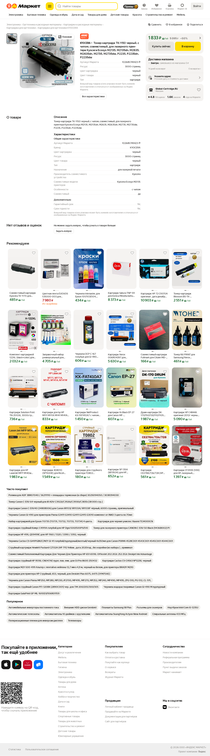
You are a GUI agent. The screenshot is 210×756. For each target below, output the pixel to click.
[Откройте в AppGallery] (27, 668)
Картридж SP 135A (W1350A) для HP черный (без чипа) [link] (118, 471)
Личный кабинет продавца (119, 706)
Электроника (65, 672)
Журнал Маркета (114, 677)
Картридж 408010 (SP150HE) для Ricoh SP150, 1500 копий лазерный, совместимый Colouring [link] (55, 472)
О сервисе (110, 667)
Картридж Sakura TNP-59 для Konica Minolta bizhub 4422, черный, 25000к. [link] (121, 294)
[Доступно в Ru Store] (38, 668)
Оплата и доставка (115, 657)
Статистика (15, 749)
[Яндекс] (202, 751)
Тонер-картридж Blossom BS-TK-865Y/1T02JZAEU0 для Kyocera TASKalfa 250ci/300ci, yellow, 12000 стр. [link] (186, 295)
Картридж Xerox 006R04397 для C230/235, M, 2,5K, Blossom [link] (117, 356)
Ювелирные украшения (71, 736)
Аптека (62, 687)
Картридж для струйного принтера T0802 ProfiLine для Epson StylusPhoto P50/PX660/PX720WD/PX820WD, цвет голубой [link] (88, 472)
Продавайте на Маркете (118, 711)
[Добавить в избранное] (34, 253)
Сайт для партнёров (115, 721)
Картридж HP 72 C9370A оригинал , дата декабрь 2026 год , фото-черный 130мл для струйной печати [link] (154, 295)
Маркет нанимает (172, 672)
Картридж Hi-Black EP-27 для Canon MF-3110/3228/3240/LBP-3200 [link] (121, 414)
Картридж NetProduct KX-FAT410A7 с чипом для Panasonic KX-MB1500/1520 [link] (87, 414)
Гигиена (62, 667)
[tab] (16, 15)
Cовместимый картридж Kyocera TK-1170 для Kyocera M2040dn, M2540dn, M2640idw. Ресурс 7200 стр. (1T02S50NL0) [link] (23, 294)
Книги (61, 706)
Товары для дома (67, 682)
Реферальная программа (176, 657)
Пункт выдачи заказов (175, 667)
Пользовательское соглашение (42, 749)
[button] (84, 36)
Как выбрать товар (115, 652)
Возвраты (110, 672)
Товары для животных (70, 721)
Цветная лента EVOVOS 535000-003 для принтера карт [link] (55, 295)
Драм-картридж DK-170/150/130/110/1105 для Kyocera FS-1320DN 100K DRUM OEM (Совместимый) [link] (153, 414)
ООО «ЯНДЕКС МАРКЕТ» (192, 747)
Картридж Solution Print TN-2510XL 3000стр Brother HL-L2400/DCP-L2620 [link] (22, 414)
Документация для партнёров (121, 716)
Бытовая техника (67, 662)
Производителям (172, 662)
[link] (64, 495)
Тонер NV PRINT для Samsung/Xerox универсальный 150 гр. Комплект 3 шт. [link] (186, 356)
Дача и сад (63, 701)
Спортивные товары (69, 716)
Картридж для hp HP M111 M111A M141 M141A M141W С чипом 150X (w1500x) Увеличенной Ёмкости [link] (54, 414)
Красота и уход (66, 692)
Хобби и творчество (69, 696)
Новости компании (173, 652)
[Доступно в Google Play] (16, 668)
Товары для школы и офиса (72, 711)
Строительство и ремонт (71, 726)
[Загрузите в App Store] (5, 668)
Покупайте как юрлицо (117, 662)
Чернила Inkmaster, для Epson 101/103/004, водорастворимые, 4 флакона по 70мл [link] (87, 295)
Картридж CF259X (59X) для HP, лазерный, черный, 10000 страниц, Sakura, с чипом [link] (187, 472)
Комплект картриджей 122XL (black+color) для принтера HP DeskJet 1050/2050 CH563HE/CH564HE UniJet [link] (22, 356)
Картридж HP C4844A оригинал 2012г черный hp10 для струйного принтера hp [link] (186, 414)
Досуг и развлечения (69, 652)
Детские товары (67, 731)
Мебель (62, 657)
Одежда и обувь (66, 677)
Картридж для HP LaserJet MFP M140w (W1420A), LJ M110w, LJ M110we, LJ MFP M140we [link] (23, 472)
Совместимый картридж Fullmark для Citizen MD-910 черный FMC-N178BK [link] (154, 356)
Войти (197, 6)
